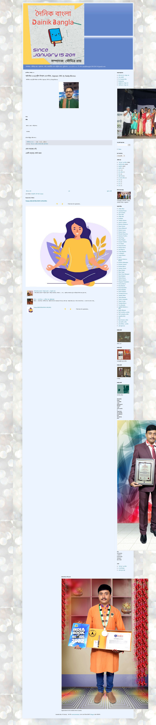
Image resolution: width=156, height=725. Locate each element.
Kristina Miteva (122, 266)
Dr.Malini (120, 218)
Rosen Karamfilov (122, 287)
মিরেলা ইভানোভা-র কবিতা (123, 320)
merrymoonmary (76, 714)
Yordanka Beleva (122, 303)
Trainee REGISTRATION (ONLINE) (36, 201)
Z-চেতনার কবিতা (121, 178)
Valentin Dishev (122, 295)
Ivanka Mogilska (122, 251)
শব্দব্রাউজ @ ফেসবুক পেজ (123, 83)
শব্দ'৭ (119, 182)
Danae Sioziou (121, 226)
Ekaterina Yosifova (122, 236)
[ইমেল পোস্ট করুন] (37, 141)
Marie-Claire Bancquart (123, 274)
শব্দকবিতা (120, 168)
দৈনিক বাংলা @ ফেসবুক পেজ (123, 75)
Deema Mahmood (122, 228)
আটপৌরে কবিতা (40, 144)
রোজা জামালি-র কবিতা (122, 322)
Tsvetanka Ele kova (122, 293)
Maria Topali (121, 272)
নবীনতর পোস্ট (28, 191)
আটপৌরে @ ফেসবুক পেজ (123, 85)
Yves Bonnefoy (121, 305)
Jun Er (119, 257)
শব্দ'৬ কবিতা (120, 172)
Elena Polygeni (121, 240)
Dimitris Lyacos (122, 230)
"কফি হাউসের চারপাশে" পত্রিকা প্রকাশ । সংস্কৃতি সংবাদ (44, 291)
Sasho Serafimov (122, 291)
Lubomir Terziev (122, 268)
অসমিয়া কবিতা (121, 216)
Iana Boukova (121, 249)
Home (119, 149)
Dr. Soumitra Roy (122, 79)
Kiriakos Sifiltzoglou (123, 262)
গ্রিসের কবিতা (121, 214)
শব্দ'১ (119, 183)
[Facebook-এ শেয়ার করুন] (44, 142)
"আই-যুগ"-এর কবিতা (34, 144)
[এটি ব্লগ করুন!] (41, 142)
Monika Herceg (122, 278)
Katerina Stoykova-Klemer (122, 259)
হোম (69, 191)
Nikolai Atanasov (122, 280)
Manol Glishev (121, 270)
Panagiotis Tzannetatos (123, 282)
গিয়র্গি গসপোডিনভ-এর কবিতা (123, 312)
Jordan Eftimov (122, 255)
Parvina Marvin (122, 284)
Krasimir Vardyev (122, 264)
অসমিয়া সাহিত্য (121, 209)
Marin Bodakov (122, 276)
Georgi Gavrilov (122, 245)
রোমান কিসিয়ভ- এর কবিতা (123, 324)
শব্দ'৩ (119, 180)
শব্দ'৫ (119, 170)
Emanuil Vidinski (122, 242)
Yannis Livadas (121, 301)
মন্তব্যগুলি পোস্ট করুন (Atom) (37, 194)
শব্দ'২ (119, 185)
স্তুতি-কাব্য (120, 176)
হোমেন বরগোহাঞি (121, 212)
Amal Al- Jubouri (122, 222)
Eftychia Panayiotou (123, 234)
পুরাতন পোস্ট (109, 191)
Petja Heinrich (121, 285)
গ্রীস (119, 318)
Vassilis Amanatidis (122, 299)
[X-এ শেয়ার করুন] (43, 142)
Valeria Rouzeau (122, 297)
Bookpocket (121, 81)
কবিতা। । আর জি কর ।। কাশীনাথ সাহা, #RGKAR (44, 299)
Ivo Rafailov (121, 253)
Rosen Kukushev (122, 289)
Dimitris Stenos (122, 232)
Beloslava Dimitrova (123, 224)
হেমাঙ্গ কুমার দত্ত (121, 326)
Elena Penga (121, 238)
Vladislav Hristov (122, 220)
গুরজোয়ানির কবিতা (121, 316)
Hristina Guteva (122, 247)
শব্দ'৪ (119, 174)
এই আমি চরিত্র (121, 568)
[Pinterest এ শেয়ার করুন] (46, 142)
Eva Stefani (121, 243)
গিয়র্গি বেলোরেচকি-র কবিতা (123, 314)
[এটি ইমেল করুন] (39, 142)
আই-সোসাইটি (121, 77)
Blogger (92, 714)
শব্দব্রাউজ (120, 166)
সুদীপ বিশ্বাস (46, 144)
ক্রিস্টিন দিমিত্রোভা (122, 310)
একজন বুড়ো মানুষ (121, 570)
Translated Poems (122, 210)
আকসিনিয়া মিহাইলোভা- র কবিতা (123, 307)
